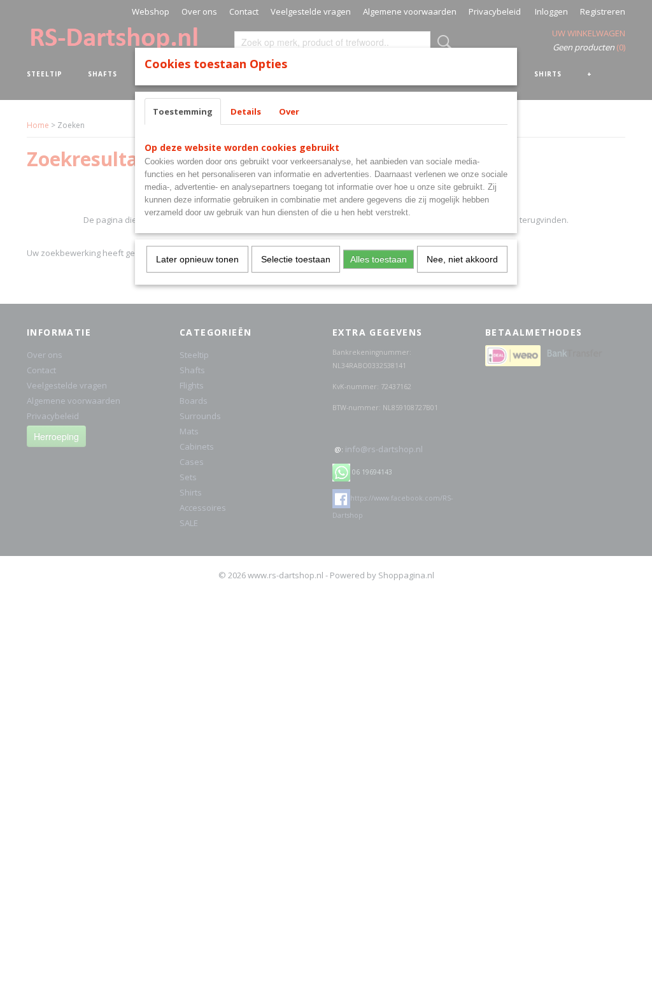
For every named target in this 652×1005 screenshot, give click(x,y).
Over (289, 111)
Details (245, 111)
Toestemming (183, 111)
